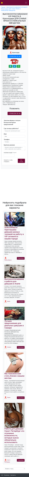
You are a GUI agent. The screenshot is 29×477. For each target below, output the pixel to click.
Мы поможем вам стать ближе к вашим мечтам (14, 375)
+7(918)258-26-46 (14, 113)
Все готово (21, 160)
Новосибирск (8, 260)
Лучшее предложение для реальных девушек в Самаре (14, 324)
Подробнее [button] (21, 258)
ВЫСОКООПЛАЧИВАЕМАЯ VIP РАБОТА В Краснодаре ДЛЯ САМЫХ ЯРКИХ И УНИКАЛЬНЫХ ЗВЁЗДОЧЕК (14, 9)
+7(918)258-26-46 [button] (14, 56)
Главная (3, 7)
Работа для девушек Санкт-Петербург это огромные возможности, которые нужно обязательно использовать (14, 435)
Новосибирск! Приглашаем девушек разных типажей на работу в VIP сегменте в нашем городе (14, 233)
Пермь (8, 397)
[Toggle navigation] (26, 2)
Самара (9, 347)
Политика (6, 475)
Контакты (13, 475)
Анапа (8, 301)
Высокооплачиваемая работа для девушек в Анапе (14, 281)
